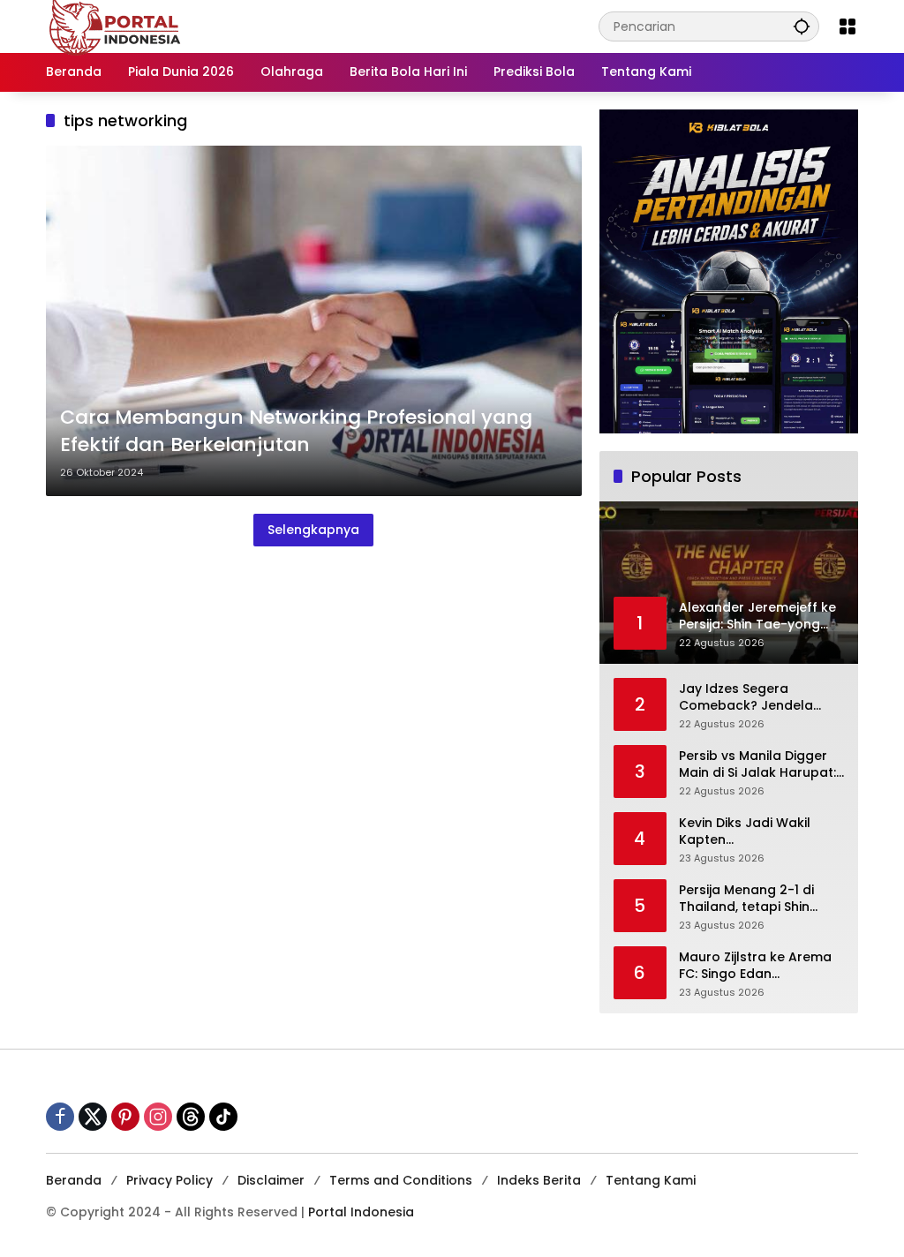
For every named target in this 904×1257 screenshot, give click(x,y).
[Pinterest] (125, 1117)
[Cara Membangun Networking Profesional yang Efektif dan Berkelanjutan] (314, 321)
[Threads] (191, 1117)
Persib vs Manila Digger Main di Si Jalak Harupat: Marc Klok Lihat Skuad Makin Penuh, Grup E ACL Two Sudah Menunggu (757, 765)
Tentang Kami (651, 1180)
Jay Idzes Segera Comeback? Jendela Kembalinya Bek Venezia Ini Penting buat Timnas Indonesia (757, 698)
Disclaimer (271, 1180)
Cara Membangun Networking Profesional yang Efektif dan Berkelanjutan (296, 431)
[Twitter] (93, 1117)
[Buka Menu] (847, 26)
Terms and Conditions (400, 1180)
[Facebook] (60, 1117)
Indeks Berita (539, 1180)
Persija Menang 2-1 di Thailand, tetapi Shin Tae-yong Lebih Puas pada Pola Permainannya (760, 899)
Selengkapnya (313, 529)
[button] (801, 26)
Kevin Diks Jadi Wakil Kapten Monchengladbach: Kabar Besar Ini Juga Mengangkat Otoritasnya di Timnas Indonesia (760, 832)
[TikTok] (223, 1117)
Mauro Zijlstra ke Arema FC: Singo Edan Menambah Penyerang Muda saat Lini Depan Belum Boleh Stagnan (755, 966)
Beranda (74, 1180)
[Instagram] (158, 1117)
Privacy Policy (169, 1180)
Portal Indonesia (361, 1212)
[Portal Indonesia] (115, 25)
